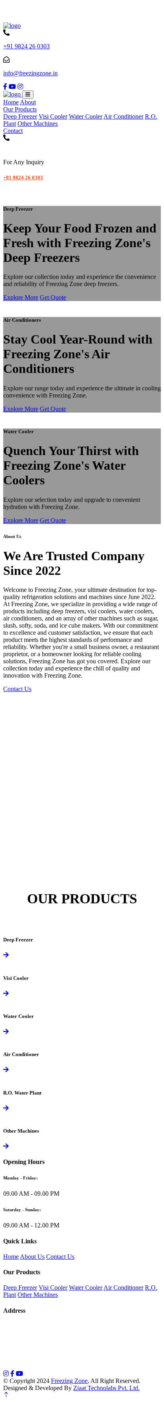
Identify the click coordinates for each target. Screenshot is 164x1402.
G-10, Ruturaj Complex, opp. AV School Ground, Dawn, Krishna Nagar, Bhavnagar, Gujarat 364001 (77, 1330)
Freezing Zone (69, 1380)
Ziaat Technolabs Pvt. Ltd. (106, 1388)
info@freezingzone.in (30, 73)
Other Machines (38, 123)
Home (11, 102)
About (28, 102)
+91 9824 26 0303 (26, 46)
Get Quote (53, 297)
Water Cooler (85, 116)
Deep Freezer (20, 116)
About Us (32, 1256)
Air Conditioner (123, 116)
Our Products (20, 109)
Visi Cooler (53, 116)
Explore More (20, 297)
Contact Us (17, 689)
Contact (13, 130)
